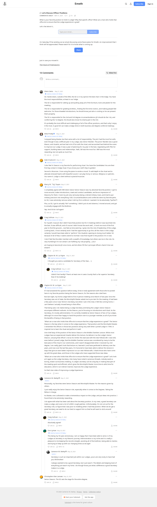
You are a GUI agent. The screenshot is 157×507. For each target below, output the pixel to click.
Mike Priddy (48, 134)
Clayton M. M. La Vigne (56, 255)
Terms (85, 492)
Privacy (79, 492)
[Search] (126, 4)
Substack (68, 502)
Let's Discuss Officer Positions (54, 13)
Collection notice (95, 492)
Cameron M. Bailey (46, 15)
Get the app (89, 497)
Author (47, 380)
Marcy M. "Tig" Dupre (52, 184)
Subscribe (139, 4)
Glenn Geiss (48, 91)
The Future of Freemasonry (50, 65)
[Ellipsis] (116, 91)
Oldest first (113, 73)
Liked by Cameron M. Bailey (54, 94)
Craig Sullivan (49, 217)
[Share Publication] (131, 4)
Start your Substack (73, 497)
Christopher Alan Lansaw (53, 476)
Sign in (150, 4)
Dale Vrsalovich (50, 160)
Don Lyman (52, 430)
